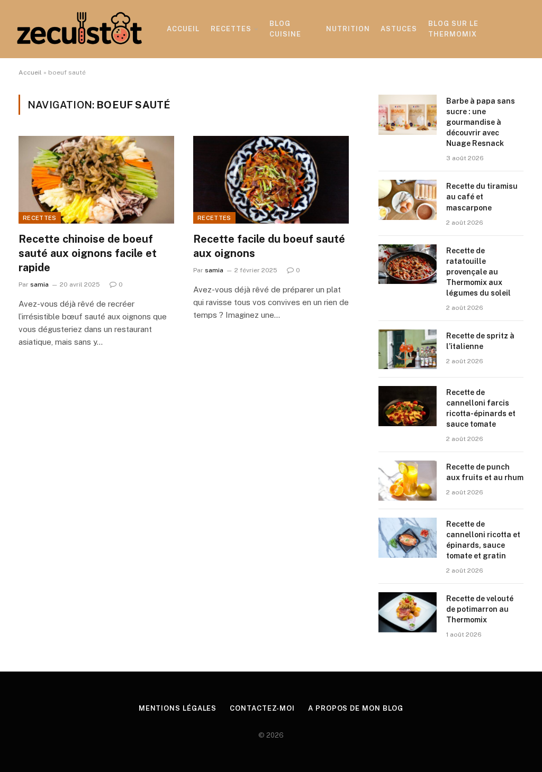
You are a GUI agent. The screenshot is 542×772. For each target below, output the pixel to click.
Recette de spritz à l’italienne (480, 341)
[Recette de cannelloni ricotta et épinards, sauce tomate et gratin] (407, 538)
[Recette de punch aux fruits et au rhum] (407, 481)
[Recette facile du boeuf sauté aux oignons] (271, 179)
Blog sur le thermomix (453, 29)
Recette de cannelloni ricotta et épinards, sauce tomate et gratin (483, 540)
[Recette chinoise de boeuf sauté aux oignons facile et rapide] (96, 179)
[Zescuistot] (79, 29)
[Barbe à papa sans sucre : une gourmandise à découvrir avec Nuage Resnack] (407, 115)
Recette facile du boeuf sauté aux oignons (269, 246)
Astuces (399, 29)
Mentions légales (178, 708)
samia (39, 284)
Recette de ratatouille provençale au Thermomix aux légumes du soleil (478, 271)
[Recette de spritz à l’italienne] (407, 349)
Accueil (183, 29)
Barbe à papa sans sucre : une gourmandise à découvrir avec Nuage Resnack (480, 122)
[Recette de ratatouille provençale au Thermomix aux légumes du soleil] (407, 264)
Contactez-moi (262, 708)
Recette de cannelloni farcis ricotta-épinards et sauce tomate (481, 408)
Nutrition (348, 29)
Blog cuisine (285, 29)
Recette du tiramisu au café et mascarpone (482, 197)
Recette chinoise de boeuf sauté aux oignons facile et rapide (88, 253)
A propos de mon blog (355, 708)
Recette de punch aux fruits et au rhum (484, 472)
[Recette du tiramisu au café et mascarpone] (407, 200)
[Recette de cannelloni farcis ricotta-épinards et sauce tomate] (407, 406)
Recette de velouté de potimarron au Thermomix (479, 609)
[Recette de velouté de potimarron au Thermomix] (407, 612)
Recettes (231, 29)
